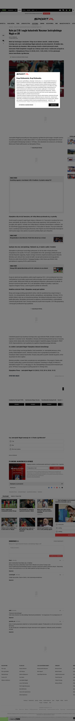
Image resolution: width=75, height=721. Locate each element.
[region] (37, 90)
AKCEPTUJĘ (53, 105)
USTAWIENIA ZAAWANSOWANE (26, 104)
